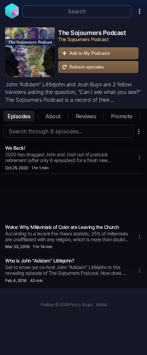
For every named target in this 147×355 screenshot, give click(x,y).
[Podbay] (12, 16)
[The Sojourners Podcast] (30, 52)
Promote (121, 116)
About (53, 116)
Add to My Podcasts (89, 53)
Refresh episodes (86, 67)
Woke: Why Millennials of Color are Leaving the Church (62, 227)
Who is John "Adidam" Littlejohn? (39, 261)
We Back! (15, 148)
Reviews (86, 116)
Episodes (19, 116)
